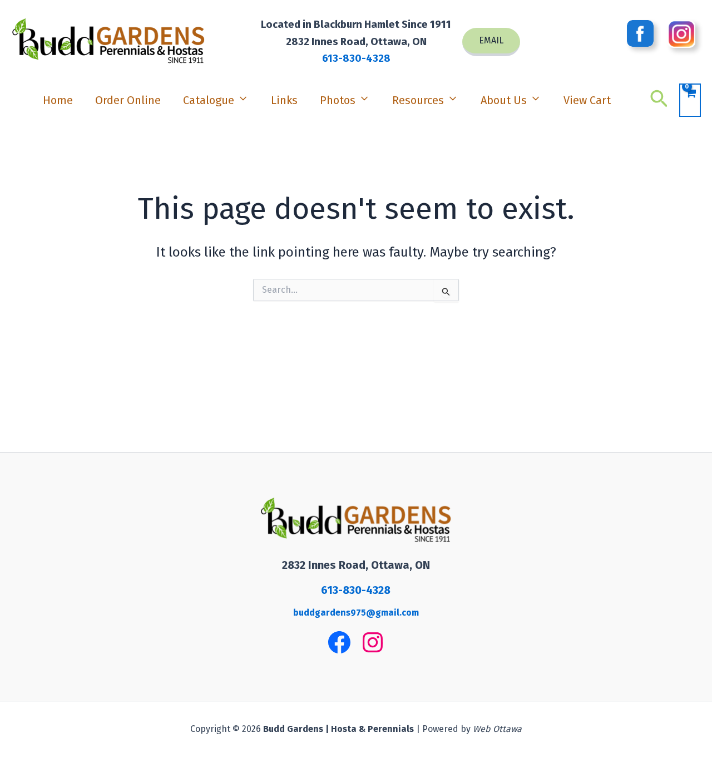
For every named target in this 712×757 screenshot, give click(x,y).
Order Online (128, 100)
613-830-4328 (356, 58)
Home (58, 100)
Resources (418, 100)
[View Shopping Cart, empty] (690, 99)
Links (284, 100)
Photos (337, 100)
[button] (491, 42)
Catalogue (208, 100)
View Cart (587, 100)
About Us (504, 100)
